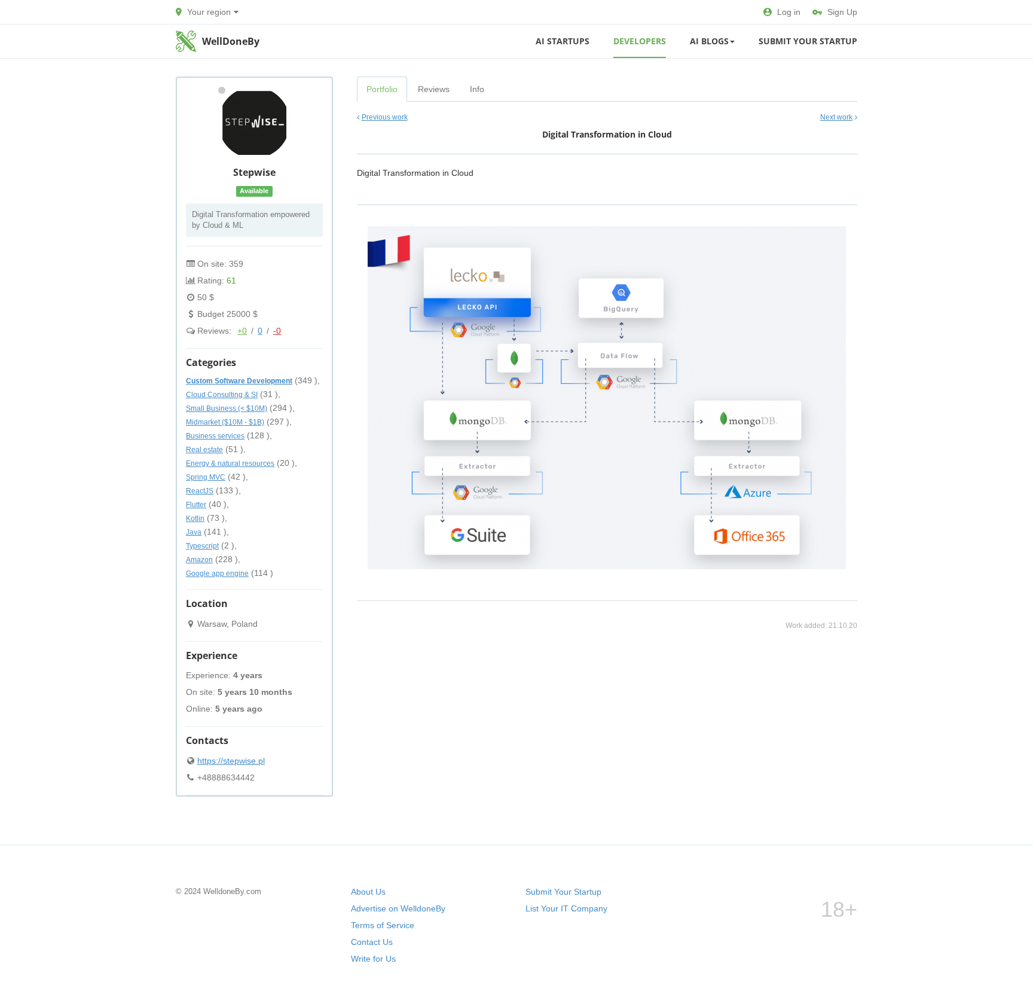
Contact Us (372, 942)
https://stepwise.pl (231, 761)
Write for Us (373, 958)
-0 (277, 331)
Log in (788, 12)
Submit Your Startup (808, 41)
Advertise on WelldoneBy (398, 908)
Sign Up (842, 12)
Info (477, 89)
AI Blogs (709, 41)
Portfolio (382, 89)
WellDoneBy (230, 41)
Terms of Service (382, 925)
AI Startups (562, 41)
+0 (242, 331)
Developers (639, 41)
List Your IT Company (566, 908)
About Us (368, 891)
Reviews (434, 89)
